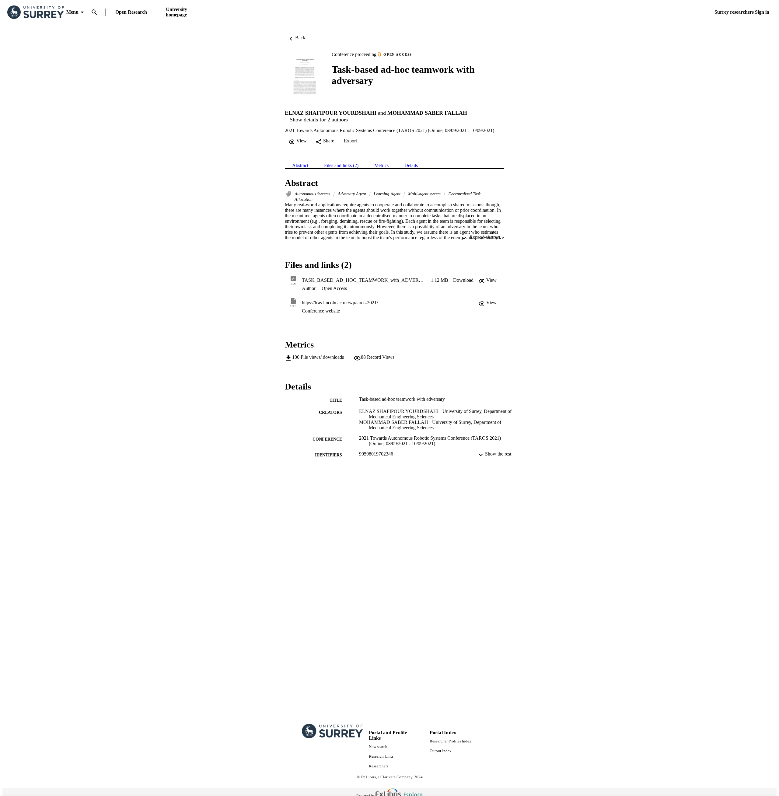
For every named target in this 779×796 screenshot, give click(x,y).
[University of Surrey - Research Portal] (35, 12)
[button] (463, 280)
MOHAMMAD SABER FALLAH (427, 113)
